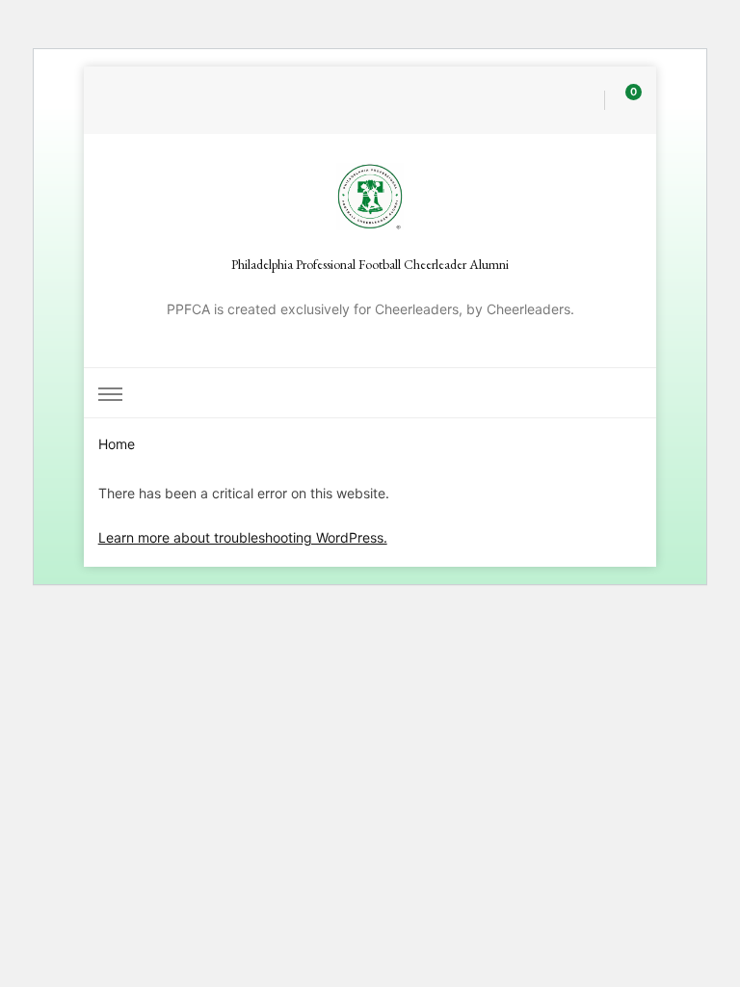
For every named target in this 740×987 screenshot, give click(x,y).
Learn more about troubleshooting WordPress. (242, 537)
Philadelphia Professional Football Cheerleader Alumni (370, 264)
